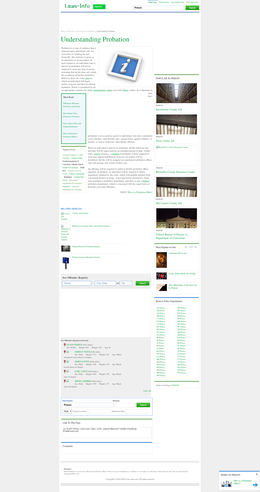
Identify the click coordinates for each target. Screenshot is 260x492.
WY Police (181, 372)
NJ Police (181, 318)
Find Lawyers (164, 2)
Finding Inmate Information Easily (86, 257)
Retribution (68, 177)
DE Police (161, 329)
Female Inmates (77, 158)
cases (87, 77)
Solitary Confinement (76, 174)
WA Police (181, 364)
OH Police (181, 332)
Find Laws (153, 2)
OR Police (181, 337)
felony (126, 90)
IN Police (160, 345)
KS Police (161, 351)
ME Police (161, 359)
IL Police (160, 343)
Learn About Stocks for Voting (182, 273)
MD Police (161, 362)
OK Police (181, 334)
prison (97, 153)
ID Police (160, 337)
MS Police (161, 372)
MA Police (161, 364)
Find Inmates (67, 400)
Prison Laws (81, 31)
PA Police (181, 340)
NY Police (181, 324)
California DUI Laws (178, 253)
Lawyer (175, 385)
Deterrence (66, 186)
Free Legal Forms (177, 2)
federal (146, 180)
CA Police (161, 318)
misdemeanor (99, 90)
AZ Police (161, 313)
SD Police (181, 348)
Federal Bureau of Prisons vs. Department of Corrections (172, 236)
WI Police (181, 370)
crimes (110, 90)
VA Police (181, 362)
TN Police (181, 351)
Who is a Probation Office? (140, 192)
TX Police (181, 353)
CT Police (161, 324)
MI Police (161, 367)
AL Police (161, 307)
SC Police (181, 345)
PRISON (98, 7)
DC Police (161, 326)
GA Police (161, 334)
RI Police (181, 343)
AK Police (161, 310)
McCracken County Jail (169, 203)
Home (63, 31)
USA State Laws (192, 2)
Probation (91, 31)
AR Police (161, 316)
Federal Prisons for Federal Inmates (86, 246)
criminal (115, 153)
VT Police (181, 359)
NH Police (181, 316)
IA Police (160, 348)
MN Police (161, 370)
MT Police (181, 307)
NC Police (181, 326)
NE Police (181, 310)
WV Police (181, 367)
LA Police (161, 356)
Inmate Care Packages (70, 167)
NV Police (181, 313)
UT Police (181, 356)
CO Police (161, 321)
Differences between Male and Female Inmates (91, 226)
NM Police (181, 321)
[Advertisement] (130, 22)
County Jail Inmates (80, 213)
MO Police (161, 375)
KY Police (161, 353)
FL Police (160, 332)
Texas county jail (165, 140)
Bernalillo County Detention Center (175, 172)
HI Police (160, 340)
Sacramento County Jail (169, 109)
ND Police (181, 329)
